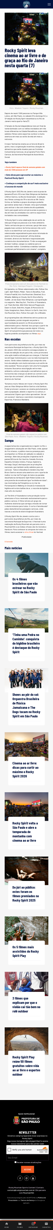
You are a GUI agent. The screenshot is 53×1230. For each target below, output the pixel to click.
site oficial (29, 532)
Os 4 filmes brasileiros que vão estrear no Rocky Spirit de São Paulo (25, 585)
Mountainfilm (28, 1193)
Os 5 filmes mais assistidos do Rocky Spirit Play (25, 951)
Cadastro (46, 1227)
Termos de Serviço (28, 1200)
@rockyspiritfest (33, 1141)
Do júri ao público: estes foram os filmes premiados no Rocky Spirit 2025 (25, 893)
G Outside (9, 541)
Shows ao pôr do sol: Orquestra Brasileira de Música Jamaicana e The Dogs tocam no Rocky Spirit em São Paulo (26, 705)
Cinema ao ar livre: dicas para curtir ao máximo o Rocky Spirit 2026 (25, 769)
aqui (39, 333)
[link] (26, 565)
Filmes (20, 1227)
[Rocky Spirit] (26, 4)
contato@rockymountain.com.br (21, 1190)
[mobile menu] (49, 4)
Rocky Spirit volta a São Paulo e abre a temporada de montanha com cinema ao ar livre (25, 831)
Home (6, 1227)
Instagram (33, 1227)
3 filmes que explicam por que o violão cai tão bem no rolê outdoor (26, 1004)
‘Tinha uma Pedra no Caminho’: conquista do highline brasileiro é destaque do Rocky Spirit (26, 643)
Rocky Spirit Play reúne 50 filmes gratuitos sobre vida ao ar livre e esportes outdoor (26, 1065)
